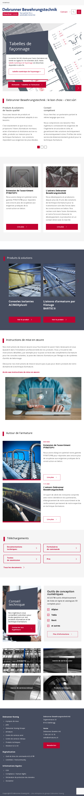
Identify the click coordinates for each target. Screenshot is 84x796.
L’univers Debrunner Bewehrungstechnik (53, 488)
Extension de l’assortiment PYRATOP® (57, 446)
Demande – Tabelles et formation (25, 86)
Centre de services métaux (15, 739)
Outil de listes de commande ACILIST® (20, 756)
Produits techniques (13, 742)
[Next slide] (78, 88)
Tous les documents (13, 567)
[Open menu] (79, 11)
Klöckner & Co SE (12, 746)
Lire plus (53, 478)
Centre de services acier (14, 735)
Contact (64, 12)
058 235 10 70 (50, 734)
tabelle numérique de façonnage (21, 63)
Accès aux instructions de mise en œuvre (21, 372)
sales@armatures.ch (50, 737)
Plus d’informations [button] (62, 635)
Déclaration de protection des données (20, 777)
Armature (9, 732)
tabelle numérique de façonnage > (26, 71)
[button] (73, 12)
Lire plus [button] (25, 228)
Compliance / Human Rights (16, 774)
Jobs (7, 725)
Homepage (6, 2)
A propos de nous (12, 721)
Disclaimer (9, 781)
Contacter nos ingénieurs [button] (21, 629)
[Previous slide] (72, 88)
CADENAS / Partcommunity (16, 760)
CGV (7, 770)
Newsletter (51, 745)
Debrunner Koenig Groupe (15, 728)
